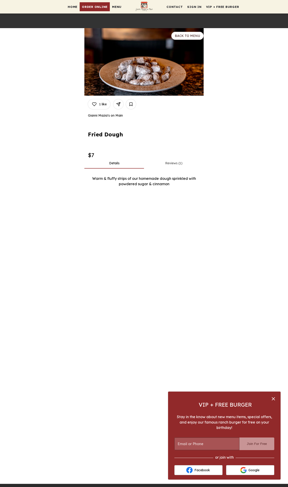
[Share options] (118, 104)
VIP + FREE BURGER (222, 7)
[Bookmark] (131, 104)
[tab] (114, 163)
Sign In (194, 7)
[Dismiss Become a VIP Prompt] (273, 398)
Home (72, 7)
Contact (174, 7)
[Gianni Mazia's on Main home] (144, 6)
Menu (117, 7)
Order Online (95, 7)
